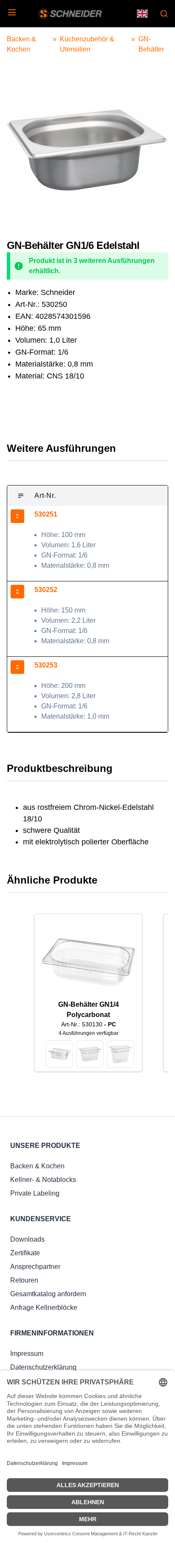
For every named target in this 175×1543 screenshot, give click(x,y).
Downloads (27, 1239)
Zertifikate (25, 1253)
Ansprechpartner (35, 1266)
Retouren (24, 1280)
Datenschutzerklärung (43, 1367)
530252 (45, 589)
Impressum (26, 1353)
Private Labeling (34, 1193)
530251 (45, 514)
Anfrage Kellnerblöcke (43, 1307)
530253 (45, 665)
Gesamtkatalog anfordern (48, 1293)
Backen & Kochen (37, 1166)
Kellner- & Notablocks (43, 1179)
